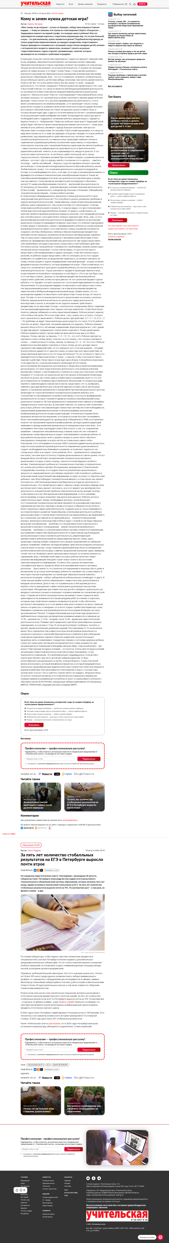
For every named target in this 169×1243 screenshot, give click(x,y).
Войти (142, 4)
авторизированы (70, 820)
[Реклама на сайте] (160, 1237)
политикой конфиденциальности (48, 764)
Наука (23, 1183)
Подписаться (89, 759)
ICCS (66, 1190)
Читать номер (57, 13)
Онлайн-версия (47, 1217)
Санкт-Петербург (60, 1065)
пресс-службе (67, 1002)
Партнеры (67, 1186)
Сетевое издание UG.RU (50, 1197)
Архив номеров (85, 4)
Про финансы (25, 1205)
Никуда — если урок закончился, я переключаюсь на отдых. (49, 720)
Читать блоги (118, 165)
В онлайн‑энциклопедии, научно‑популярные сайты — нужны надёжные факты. (57, 711)
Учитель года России (49, 1189)
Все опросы (26, 738)
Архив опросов (114, 239)
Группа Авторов (35, 24)
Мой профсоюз (47, 1203)
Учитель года (25, 1200)
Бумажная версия (48, 1214)
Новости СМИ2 (9, 834)
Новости (60, 4)
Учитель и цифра (26, 1211)
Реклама (67, 1183)
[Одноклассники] (38, 870)
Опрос (113, 172)
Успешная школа (48, 1180)
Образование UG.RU (30, 799)
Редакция (67, 1180)
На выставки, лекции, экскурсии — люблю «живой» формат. (50, 714)
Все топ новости (115, 86)
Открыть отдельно (116, 237)
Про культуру (25, 1186)
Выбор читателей (125, 14)
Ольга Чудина (34, 850)
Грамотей (24, 1202)
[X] (41, 870)
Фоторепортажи (70, 1193)
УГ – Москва (47, 1200)
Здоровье (24, 1208)
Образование (25, 1180)
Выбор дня (24, 1194)
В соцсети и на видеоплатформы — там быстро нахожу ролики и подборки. (55, 708)
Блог (71, 4)
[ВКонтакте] (35, 870)
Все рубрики (25, 1213)
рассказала (54, 1023)
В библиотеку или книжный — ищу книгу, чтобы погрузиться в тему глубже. (55, 717)
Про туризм (24, 1197)
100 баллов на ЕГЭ (35, 1065)
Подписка (101, 4)
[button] (27, 828)
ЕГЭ (48, 1065)
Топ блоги (114, 96)
